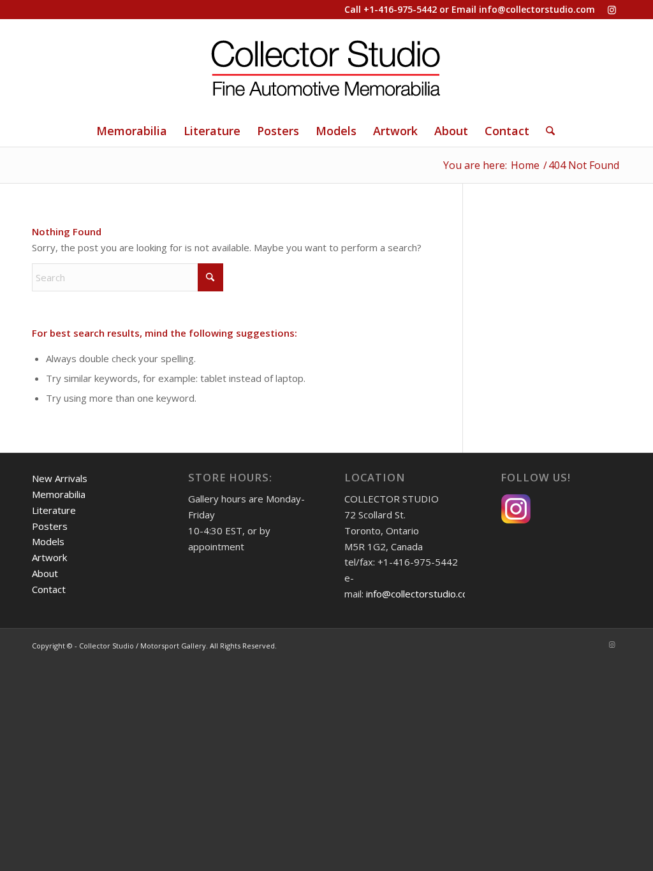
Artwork (49, 557)
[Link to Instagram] (611, 9)
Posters (50, 526)
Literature (54, 510)
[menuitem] (131, 131)
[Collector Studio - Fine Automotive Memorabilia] (326, 67)
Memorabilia (58, 494)
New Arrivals (59, 478)
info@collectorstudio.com (537, 9)
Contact (49, 589)
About (45, 573)
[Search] (546, 131)
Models (48, 541)
